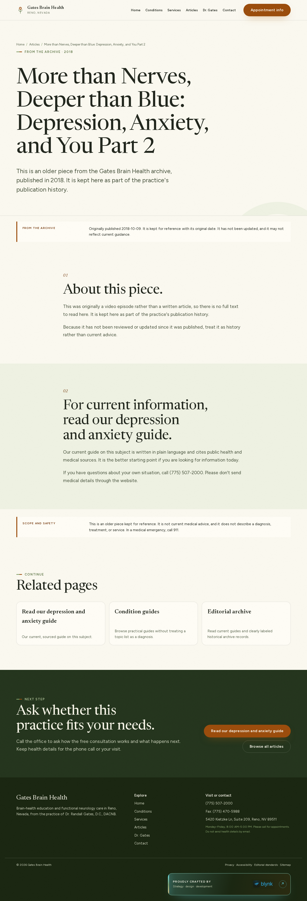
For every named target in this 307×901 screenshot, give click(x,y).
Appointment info (267, 10)
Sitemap (285, 865)
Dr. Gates (210, 10)
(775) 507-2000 (219, 803)
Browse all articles (266, 746)
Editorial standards (266, 865)
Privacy (229, 865)
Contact (229, 10)
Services (174, 10)
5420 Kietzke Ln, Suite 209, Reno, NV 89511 (241, 819)
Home (136, 10)
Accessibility (244, 865)
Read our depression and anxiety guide (247, 731)
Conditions (153, 10)
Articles (192, 10)
